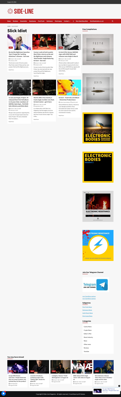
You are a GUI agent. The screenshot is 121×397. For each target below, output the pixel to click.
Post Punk (41, 21)
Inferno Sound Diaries (65, 102)
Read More (11, 69)
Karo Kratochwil (13, 383)
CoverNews (72, 394)
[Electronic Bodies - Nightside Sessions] (97, 127)
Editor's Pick (87, 334)
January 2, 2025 (13, 60)
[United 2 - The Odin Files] (97, 88)
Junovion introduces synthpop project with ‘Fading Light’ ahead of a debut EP (37, 378)
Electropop (58, 21)
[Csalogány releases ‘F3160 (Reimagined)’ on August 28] (60, 367)
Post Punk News (87, 307)
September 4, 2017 (39, 106)
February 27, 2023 (64, 60)
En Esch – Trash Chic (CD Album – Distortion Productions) (69, 99)
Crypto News (88, 330)
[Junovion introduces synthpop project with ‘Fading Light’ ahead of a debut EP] (39, 367)
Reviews (15, 21)
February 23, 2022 (14, 110)
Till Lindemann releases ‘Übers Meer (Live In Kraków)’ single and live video (103, 377)
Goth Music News (87, 313)
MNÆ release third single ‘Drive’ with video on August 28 (81, 377)
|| (73, 21)
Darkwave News (87, 310)
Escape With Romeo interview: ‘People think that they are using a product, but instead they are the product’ (17, 378)
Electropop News (87, 316)
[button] (112, 21)
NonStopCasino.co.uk (97, 21)
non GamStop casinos (89, 296)
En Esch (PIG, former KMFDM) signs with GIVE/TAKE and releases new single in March (68, 54)
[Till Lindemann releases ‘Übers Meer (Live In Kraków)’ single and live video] (103, 367)
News (9, 21)
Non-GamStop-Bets (82, 21)
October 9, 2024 (38, 65)
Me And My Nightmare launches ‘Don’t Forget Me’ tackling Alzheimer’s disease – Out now (19, 54)
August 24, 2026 (13, 385)
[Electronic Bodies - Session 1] (97, 167)
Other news (87, 344)
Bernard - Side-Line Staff (15, 59)
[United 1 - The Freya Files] (97, 49)
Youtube (86, 351)
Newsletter (23, 21)
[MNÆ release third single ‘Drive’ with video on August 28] (82, 367)
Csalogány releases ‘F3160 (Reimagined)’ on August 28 (60, 377)
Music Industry (88, 337)
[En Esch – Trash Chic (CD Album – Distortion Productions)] (69, 87)
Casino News (88, 326)
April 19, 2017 (75, 102)
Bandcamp (32, 21)
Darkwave (50, 21)
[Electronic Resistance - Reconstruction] (97, 206)
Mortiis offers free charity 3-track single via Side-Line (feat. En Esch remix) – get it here (44, 100)
